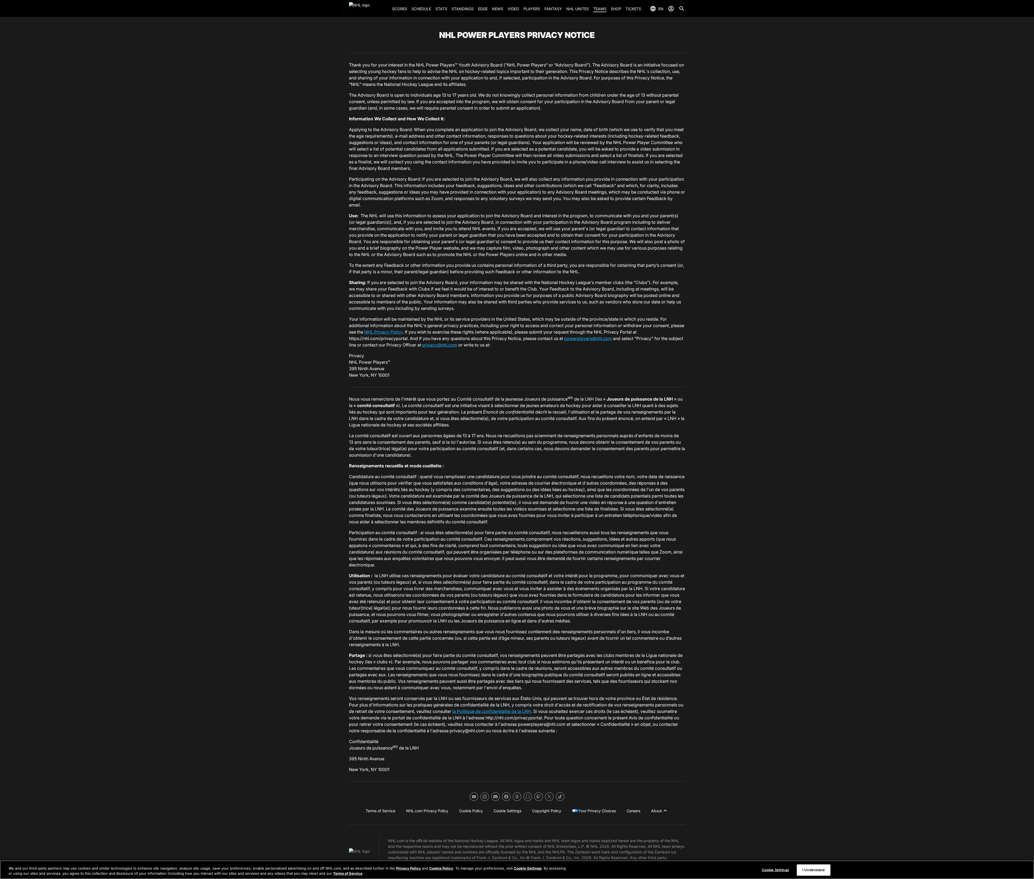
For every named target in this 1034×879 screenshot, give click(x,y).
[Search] (682, 8)
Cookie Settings (528, 868)
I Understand (813, 870)
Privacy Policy (408, 868)
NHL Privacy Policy (383, 332)
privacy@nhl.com (439, 345)
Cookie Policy (441, 868)
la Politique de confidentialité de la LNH (491, 711)
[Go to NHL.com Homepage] (368, 8)
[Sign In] (671, 8)
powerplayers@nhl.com (588, 338)
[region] (517, 869)
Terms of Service (347, 873)
